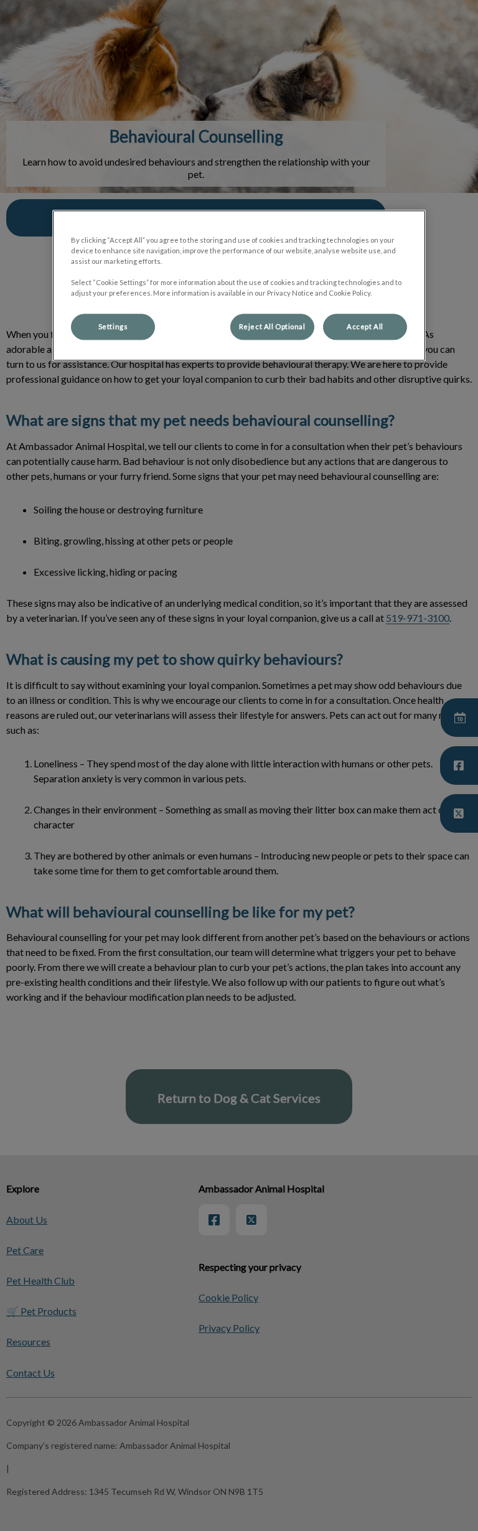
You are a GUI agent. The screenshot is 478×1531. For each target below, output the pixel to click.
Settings (113, 327)
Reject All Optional (272, 327)
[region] (239, 285)
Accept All (365, 327)
